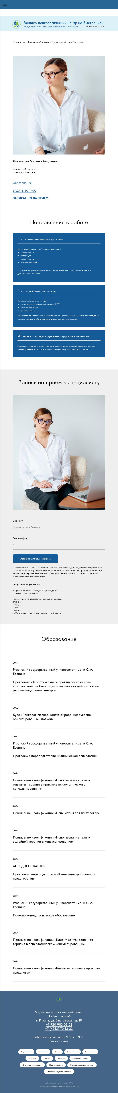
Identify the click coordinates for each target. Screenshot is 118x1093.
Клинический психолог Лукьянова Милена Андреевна (56, 42)
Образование (22, 183)
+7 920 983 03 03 (95, 26)
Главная (17, 42)
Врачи (57, 1052)
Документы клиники (80, 1058)
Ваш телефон (20, 538)
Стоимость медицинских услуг (82, 1065)
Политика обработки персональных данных (59, 1086)
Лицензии (61, 1058)
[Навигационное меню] (5, 4)
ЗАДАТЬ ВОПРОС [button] (24, 190)
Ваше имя (18, 520)
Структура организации (32, 1065)
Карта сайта (26, 1052)
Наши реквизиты (56, 1065)
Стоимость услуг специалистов (59, 1071)
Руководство (90, 1052)
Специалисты (72, 1052)
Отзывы (47, 1058)
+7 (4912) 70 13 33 (59, 1029)
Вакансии (32, 1058)
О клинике (43, 1052)
